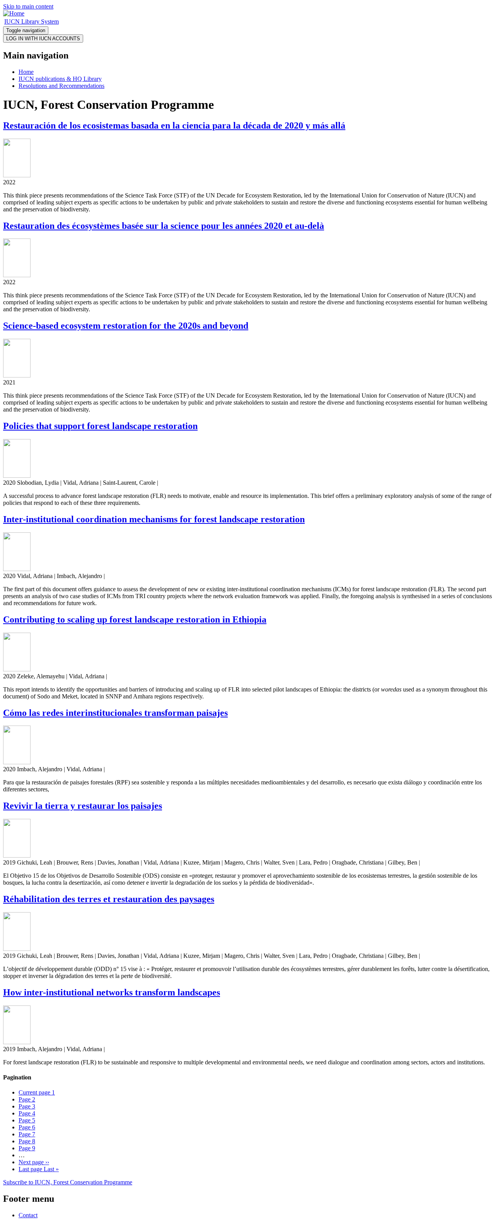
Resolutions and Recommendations (61, 85)
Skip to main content (28, 6)
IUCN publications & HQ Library (60, 78)
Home (26, 72)
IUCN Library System (31, 21)
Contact (28, 1215)
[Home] (13, 13)
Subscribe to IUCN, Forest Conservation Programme (67, 1182)
